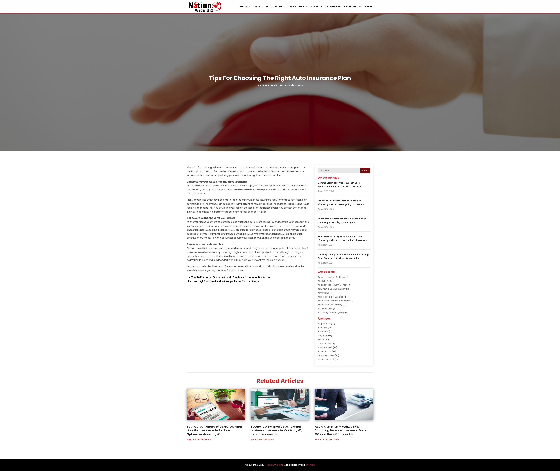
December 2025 (326, 355)
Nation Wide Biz (275, 6)
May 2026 (323, 335)
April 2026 (323, 339)
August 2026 (324, 323)
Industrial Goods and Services (343, 6)
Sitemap (310, 464)
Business (245, 6)
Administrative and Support (332, 288)
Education (317, 6)
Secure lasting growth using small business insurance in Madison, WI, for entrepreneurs (276, 430)
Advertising (323, 292)
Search (365, 170)
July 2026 (322, 327)
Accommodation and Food (331, 277)
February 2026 (325, 347)
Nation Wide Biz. (275, 464)
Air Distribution (325, 308)
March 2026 (324, 343)
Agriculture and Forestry (330, 304)
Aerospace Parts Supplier (330, 296)
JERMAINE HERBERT (269, 85)
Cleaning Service (297, 6)
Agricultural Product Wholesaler (334, 300)
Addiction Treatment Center (332, 284)
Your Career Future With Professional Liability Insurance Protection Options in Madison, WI (214, 430)
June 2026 (323, 331)
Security (258, 6)
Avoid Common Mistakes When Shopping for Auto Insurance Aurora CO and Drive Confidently (342, 430)
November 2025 (326, 359)
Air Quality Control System (331, 312)
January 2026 (324, 351)
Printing (368, 6)
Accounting (324, 280)
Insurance (298, 85)
